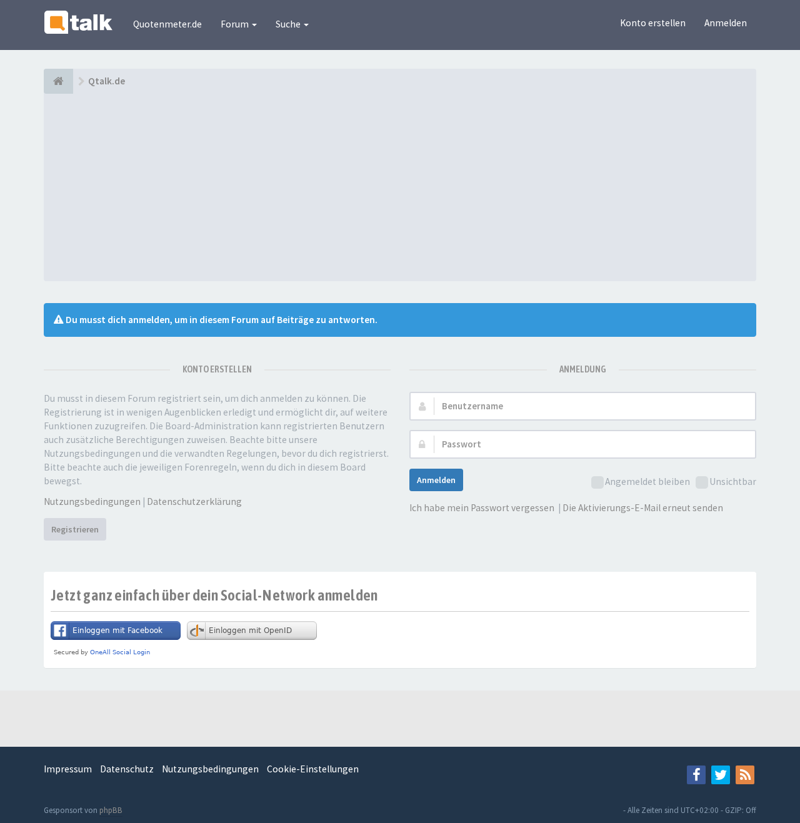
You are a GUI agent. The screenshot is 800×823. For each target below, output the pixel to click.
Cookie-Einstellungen (313, 769)
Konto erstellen (653, 23)
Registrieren (75, 529)
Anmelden (725, 23)
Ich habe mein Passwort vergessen (481, 508)
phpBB (110, 810)
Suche (289, 24)
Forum (236, 24)
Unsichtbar (732, 481)
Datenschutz (127, 769)
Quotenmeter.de (167, 24)
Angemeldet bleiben (647, 481)
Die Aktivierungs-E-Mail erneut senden (642, 508)
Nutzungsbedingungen (92, 501)
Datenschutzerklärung (194, 501)
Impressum (68, 769)
